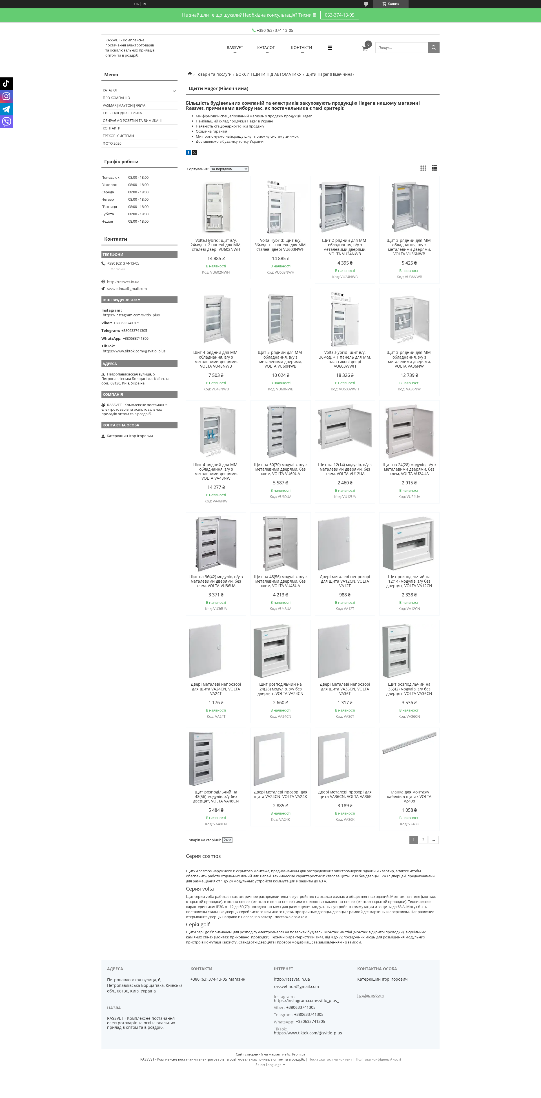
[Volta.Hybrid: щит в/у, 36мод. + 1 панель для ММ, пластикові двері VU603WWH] (345, 319)
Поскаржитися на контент (330, 1059)
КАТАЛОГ (266, 47)
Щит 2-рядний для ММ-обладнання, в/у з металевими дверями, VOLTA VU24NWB (345, 247)
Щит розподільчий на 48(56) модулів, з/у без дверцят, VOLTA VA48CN (216, 796)
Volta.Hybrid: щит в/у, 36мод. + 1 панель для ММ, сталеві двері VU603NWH (280, 245)
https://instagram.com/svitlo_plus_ (132, 315)
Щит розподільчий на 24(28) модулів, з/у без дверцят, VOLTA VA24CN (280, 689)
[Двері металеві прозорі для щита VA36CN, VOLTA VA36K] (345, 759)
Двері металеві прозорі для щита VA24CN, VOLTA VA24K (280, 794)
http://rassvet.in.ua (123, 281)
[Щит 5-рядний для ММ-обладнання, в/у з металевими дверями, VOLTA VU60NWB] (281, 319)
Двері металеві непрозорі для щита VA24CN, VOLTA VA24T (216, 689)
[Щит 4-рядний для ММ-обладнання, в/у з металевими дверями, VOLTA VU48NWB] (216, 319)
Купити (235, 190)
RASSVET (235, 47)
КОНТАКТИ (301, 47)
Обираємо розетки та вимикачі (132, 120)
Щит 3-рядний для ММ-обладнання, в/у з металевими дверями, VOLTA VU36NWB (409, 247)
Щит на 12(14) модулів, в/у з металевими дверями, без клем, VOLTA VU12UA (345, 469)
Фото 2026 (112, 143)
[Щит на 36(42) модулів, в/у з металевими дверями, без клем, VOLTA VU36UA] (216, 543)
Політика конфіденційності (378, 1059)
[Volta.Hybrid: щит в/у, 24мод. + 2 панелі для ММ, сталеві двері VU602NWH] (216, 207)
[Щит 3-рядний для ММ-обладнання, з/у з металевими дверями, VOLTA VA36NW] (409, 319)
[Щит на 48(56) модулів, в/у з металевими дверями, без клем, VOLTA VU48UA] (281, 543)
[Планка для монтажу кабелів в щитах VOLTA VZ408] (409, 759)
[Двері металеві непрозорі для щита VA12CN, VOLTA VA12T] (345, 543)
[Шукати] (434, 47)
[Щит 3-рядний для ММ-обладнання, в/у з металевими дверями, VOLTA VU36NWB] (409, 207)
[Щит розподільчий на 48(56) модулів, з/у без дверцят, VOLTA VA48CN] (216, 759)
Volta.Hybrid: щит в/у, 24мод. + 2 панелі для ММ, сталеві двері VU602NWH (215, 245)
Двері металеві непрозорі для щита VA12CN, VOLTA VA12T (345, 581)
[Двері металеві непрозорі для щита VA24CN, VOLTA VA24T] (216, 651)
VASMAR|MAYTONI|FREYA (124, 105)
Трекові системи (118, 135)
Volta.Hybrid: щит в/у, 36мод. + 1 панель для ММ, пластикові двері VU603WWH (345, 359)
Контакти (112, 128)
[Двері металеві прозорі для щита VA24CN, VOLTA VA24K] (281, 759)
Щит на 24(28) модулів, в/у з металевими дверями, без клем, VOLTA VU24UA (409, 469)
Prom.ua (298, 1054)
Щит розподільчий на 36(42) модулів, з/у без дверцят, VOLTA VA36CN (409, 689)
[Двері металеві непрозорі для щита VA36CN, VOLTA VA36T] (345, 651)
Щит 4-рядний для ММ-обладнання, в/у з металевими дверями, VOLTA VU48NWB (216, 359)
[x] (194, 153)
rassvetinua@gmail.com (127, 288)
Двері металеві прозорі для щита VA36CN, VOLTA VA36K (345, 794)
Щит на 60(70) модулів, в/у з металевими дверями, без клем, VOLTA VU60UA (280, 469)
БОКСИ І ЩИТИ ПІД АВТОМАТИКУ (268, 74)
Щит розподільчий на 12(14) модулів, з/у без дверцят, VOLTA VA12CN (409, 581)
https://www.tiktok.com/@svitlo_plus (134, 351)
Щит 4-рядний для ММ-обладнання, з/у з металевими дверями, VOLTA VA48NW (216, 471)
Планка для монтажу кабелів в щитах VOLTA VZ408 (409, 796)
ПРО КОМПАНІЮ (116, 97)
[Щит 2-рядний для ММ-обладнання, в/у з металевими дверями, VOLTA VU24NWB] (345, 207)
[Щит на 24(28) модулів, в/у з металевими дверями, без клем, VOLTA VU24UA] (409, 431)
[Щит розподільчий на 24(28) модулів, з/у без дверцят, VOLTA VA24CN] (281, 651)
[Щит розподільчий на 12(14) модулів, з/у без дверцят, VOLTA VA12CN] (409, 543)
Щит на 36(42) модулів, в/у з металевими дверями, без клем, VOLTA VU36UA (216, 581)
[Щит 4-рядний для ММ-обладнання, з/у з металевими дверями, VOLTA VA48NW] (216, 431)
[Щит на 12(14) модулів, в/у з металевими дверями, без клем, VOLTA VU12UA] (345, 431)
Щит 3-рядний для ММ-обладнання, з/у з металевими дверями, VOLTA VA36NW (409, 359)
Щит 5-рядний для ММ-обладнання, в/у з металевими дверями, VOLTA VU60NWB (280, 359)
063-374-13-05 (339, 15)
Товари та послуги (214, 74)
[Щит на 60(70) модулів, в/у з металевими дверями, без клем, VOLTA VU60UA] (281, 431)
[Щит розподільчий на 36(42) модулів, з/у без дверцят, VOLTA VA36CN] (409, 651)
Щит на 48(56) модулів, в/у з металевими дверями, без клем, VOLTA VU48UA (280, 581)
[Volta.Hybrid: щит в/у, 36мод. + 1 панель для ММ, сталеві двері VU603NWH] (281, 207)
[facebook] (188, 153)
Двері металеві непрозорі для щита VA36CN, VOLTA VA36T (345, 689)
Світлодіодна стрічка (122, 113)
